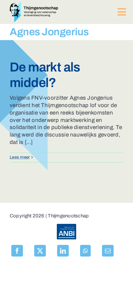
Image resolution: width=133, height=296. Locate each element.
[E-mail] (107, 250)
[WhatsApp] (85, 250)
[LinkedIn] (63, 250)
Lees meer (20, 157)
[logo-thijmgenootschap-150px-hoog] (34, 4)
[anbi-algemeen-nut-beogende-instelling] (66, 227)
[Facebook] (17, 250)
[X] (40, 250)
